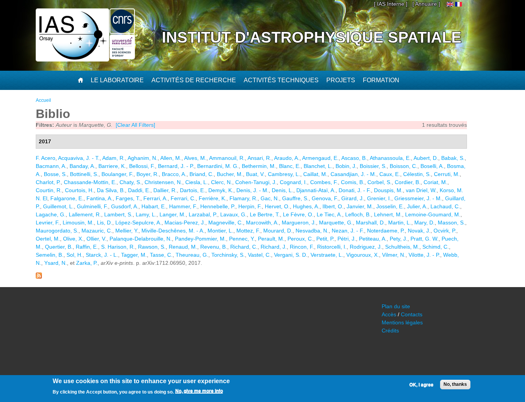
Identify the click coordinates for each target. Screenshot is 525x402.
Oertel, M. (48, 239)
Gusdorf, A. (124, 206)
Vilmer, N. (393, 255)
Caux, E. (389, 174)
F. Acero (45, 158)
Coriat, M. (435, 182)
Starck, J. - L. (102, 255)
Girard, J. (352, 198)
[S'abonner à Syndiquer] (39, 277)
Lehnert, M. (388, 214)
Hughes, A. (306, 206)
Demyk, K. (220, 190)
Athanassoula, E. (390, 158)
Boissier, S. (373, 166)
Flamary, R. (243, 198)
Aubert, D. (426, 158)
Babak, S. (453, 158)
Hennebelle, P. (217, 206)
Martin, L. (399, 222)
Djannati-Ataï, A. (316, 190)
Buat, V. (255, 174)
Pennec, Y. (242, 239)
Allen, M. (170, 158)
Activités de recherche (193, 80)
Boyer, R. (147, 174)
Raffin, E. (87, 247)
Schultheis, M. (402, 247)
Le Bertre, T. (265, 214)
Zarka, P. (87, 263)
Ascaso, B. (354, 158)
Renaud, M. (183, 247)
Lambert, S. (118, 214)
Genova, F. (325, 198)
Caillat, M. (315, 174)
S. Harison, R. (118, 247)
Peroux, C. (300, 239)
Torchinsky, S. (228, 255)
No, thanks (455, 384)
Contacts (411, 314)
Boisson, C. (403, 166)
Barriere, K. (112, 166)
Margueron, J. (299, 222)
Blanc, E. (290, 166)
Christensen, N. (163, 182)
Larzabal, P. (203, 214)
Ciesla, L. (196, 182)
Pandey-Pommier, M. (200, 239)
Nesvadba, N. (312, 231)
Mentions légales (402, 322)
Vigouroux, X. (362, 255)
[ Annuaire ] (426, 4)
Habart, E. (153, 206)
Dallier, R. (165, 190)
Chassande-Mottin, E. (90, 182)
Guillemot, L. (58, 206)
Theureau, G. (192, 255)
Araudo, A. (286, 158)
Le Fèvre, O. (298, 214)
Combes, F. (324, 182)
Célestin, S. (417, 174)
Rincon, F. (302, 247)
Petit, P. (325, 239)
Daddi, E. (139, 190)
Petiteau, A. (373, 239)
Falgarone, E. (66, 198)
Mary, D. (424, 222)
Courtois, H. (79, 190)
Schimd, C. (435, 247)
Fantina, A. (99, 198)
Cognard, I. (293, 182)
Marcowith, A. (262, 222)
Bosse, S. (55, 174)
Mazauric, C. (96, 231)
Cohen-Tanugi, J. (256, 182)
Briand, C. (201, 174)
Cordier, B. (407, 182)
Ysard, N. (55, 263)
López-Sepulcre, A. (138, 222)
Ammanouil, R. (227, 158)
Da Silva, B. (111, 190)
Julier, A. (417, 206)
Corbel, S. (379, 182)
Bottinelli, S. (84, 174)
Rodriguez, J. (366, 247)
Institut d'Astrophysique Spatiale (312, 37)
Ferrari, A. (155, 198)
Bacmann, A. (51, 166)
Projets (340, 80)
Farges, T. (128, 198)
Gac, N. (270, 198)
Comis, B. (352, 182)
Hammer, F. (183, 206)
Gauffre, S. (295, 198)
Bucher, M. (230, 174)
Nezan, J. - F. (348, 231)
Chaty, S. (130, 182)
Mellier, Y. (126, 231)
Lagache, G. (51, 214)
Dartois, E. (192, 190)
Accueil (43, 100)
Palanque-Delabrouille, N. (141, 239)
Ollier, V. (96, 239)
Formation (381, 80)
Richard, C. (244, 247)
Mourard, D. (277, 231)
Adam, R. (113, 158)
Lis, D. (104, 222)
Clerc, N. (221, 182)
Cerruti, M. (447, 174)
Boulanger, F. (117, 174)
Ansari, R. (259, 158)
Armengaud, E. (320, 158)
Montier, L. (220, 231)
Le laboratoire (117, 80)
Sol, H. (74, 255)
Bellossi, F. (142, 166)
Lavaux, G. (233, 214)
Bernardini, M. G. (218, 166)
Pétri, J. (346, 239)
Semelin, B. (49, 255)
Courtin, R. (49, 190)
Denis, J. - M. (252, 190)
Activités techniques (281, 80)
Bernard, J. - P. (176, 166)
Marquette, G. (336, 222)
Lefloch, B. (358, 214)
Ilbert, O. (333, 206)
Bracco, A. (174, 174)
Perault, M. (271, 239)
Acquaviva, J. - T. (79, 158)
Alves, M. (195, 158)
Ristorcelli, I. (332, 247)
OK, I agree (421, 385)
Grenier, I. (379, 198)
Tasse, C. (161, 255)
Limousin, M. (78, 222)
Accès (389, 314)
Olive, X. (73, 239)
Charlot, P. (48, 182)
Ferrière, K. (212, 198)
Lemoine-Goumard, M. (432, 214)
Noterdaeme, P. (386, 231)
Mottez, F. (248, 231)
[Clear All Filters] (135, 125)
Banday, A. (82, 166)
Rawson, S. (152, 247)
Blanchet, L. (318, 166)
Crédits (390, 330)
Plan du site (396, 306)
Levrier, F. (48, 222)
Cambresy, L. (284, 174)
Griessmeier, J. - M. (418, 198)
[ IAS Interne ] (390, 4)
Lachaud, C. (445, 206)
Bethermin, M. (259, 166)
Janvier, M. (360, 206)
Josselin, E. (390, 206)
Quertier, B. (59, 247)
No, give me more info (199, 391)
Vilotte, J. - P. (424, 255)
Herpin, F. (250, 206)
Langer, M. (172, 214)
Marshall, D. (370, 222)
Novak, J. (419, 231)
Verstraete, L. (327, 255)
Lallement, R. (85, 214)
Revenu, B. (213, 247)
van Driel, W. (421, 190)
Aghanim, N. (143, 158)
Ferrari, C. (183, 198)
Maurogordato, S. (57, 231)
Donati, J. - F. (355, 190)
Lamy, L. (146, 214)
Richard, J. (274, 247)
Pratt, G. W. (424, 239)
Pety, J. (398, 239)
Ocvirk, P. (445, 231)
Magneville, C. (225, 222)
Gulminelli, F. (92, 206)
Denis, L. (282, 190)
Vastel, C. (259, 255)
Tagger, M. (134, 255)
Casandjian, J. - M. (353, 174)
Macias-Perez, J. (184, 222)
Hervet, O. (277, 206)
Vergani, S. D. (290, 255)
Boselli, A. (432, 166)
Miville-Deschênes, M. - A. (172, 231)
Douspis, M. (388, 190)
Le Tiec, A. (329, 214)
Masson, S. (451, 222)
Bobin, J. (346, 166)
